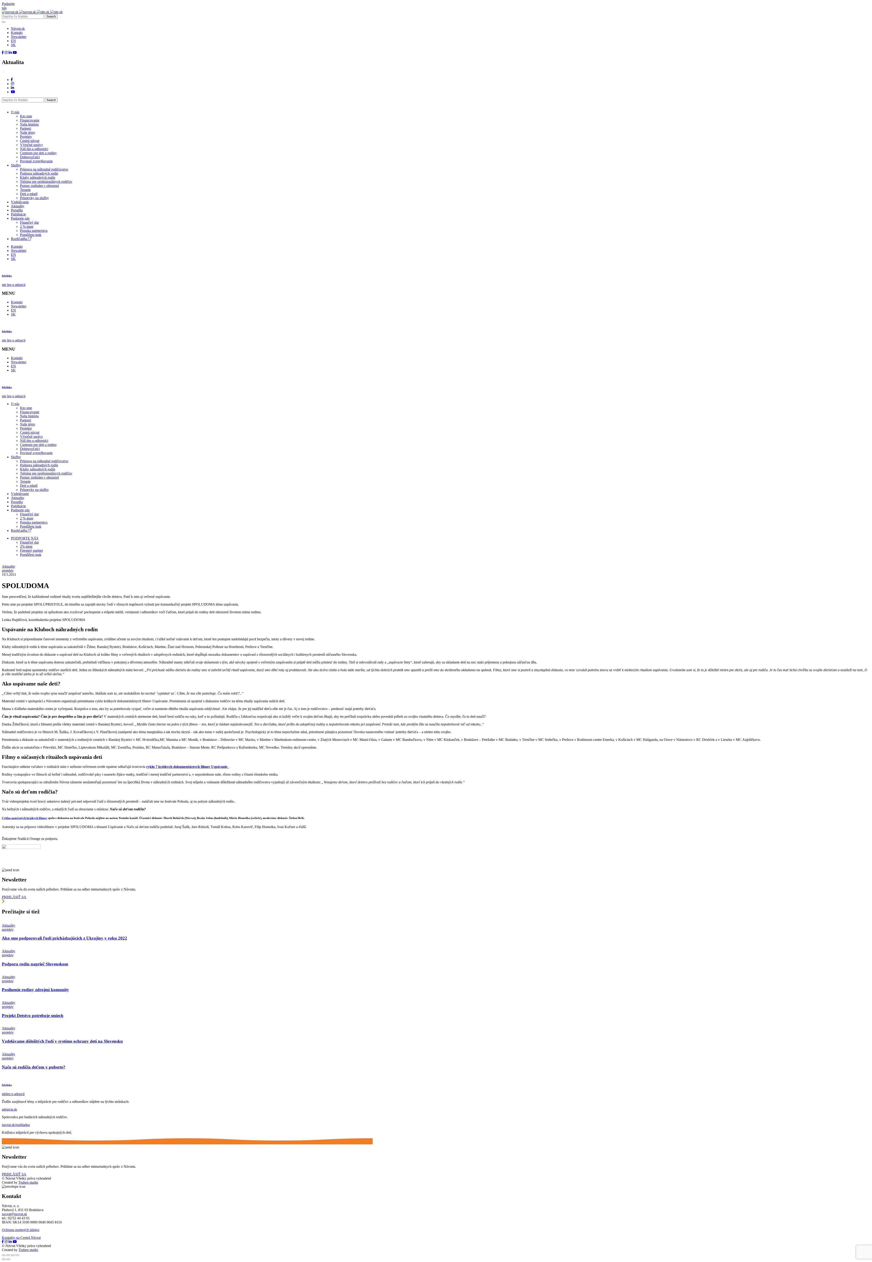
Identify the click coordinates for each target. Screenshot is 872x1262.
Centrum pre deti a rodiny (38, 153)
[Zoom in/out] (17, 1255)
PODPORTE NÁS (24, 538)
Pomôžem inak (30, 235)
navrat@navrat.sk (14, 1214)
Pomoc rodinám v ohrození (39, 186)
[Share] (8, 1255)
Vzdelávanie (20, 202)
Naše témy (27, 132)
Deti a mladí (28, 194)
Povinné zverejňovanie (36, 161)
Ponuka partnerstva (33, 231)
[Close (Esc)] (3, 1255)
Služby (16, 165)
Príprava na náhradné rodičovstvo (44, 169)
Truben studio (28, 1182)
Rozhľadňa (19, 239)
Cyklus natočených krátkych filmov (24, 818)
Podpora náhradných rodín (39, 173)
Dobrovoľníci (30, 157)
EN (13, 41)
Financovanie (29, 120)
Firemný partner (31, 550)
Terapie (25, 190)
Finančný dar (29, 222)
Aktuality (17, 206)
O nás (15, 112)
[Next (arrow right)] (8, 1259)
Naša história (29, 124)
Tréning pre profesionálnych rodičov (46, 181)
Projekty (26, 137)
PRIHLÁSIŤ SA (14, 897)
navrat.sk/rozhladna (16, 1125)
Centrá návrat (29, 141)
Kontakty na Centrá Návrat (21, 1238)
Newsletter (18, 37)
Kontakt (16, 33)
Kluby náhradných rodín (37, 177)
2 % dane (26, 226)
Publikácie (18, 214)
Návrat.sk (18, 28)
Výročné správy (31, 145)
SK (13, 45)
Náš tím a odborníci (34, 149)
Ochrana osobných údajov (21, 1230)
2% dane (26, 546)
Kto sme (26, 116)
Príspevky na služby (34, 198)
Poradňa (17, 210)
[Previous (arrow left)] (3, 1259)
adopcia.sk (9, 1109)
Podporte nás (20, 218)
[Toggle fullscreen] (13, 1255)
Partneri (25, 128)
